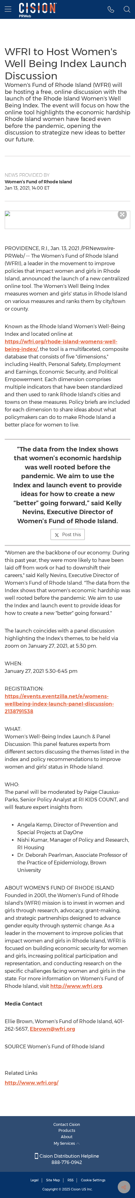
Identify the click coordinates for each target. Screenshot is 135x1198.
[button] (67, 213)
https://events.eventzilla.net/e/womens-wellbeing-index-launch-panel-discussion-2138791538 (59, 703)
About (67, 1136)
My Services (65, 1143)
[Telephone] (111, 9)
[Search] (127, 9)
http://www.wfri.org (76, 986)
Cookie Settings (93, 1180)
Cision (76, 1189)
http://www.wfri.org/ (31, 1083)
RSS (70, 1180)
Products (66, 1130)
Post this (71, 534)
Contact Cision (66, 1124)
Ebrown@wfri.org (52, 1029)
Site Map (53, 1180)
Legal (34, 1180)
